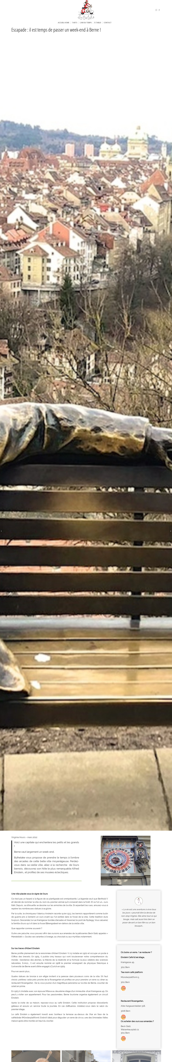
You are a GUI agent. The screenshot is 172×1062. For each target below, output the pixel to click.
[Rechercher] (114, 22)
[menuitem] (63, 22)
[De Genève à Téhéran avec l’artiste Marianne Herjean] (1, 531)
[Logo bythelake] (86, 10)
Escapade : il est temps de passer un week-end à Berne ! (56, 29)
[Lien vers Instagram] (156, 10)
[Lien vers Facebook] (159, 10)
